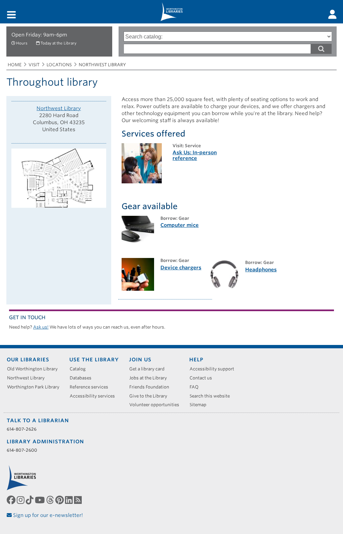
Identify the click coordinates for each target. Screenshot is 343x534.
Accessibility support (214, 368)
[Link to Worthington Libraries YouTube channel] (40, 500)
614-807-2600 (22, 450)
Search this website (212, 395)
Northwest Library (102, 64)
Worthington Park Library (35, 386)
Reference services (91, 386)
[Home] (171, 11)
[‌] (332, 14)
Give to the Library (150, 395)
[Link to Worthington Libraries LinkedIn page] (69, 500)
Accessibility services (94, 395)
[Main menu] (11, 15)
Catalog (80, 368)
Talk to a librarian (38, 421)
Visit (34, 64)
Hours (21, 43)
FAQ (196, 386)
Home (14, 64)
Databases (82, 377)
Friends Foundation (151, 386)
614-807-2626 (22, 429)
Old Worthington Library (35, 368)
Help (196, 360)
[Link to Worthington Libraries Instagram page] (21, 500)
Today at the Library (58, 43)
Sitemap (200, 404)
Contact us (203, 377)
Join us (140, 360)
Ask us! (41, 327)
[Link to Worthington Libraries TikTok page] (30, 500)
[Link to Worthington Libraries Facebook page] (12, 500)
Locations (59, 64)
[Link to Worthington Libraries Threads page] (50, 500)
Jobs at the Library (150, 377)
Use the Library (94, 360)
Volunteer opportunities (156, 404)
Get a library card (149, 368)
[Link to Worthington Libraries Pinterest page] (60, 500)
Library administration (45, 442)
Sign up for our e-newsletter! (47, 515)
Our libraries (28, 360)
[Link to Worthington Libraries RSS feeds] (78, 500)
